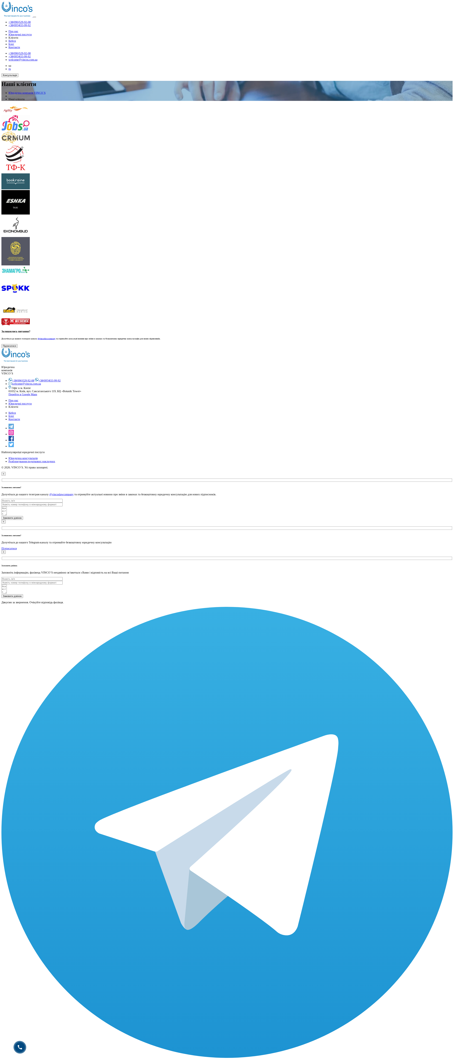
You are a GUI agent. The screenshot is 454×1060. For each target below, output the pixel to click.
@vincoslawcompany (47, 339)
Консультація (10, 75)
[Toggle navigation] (34, 17)
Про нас (13, 31)
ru (10, 68)
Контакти (14, 47)
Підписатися (9, 346)
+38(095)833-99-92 (20, 25)
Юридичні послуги (20, 34)
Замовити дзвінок (12, 518)
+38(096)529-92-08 (20, 22)
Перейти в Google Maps (23, 394)
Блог (11, 44)
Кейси (12, 40)
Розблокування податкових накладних (32, 461)
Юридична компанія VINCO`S (27, 92)
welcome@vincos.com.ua (23, 59)
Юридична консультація (23, 458)
